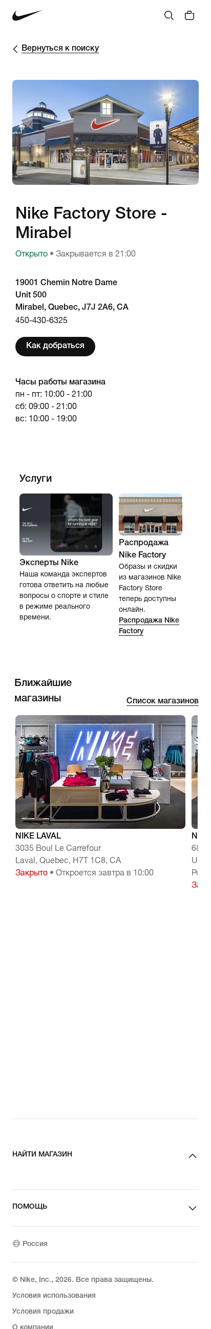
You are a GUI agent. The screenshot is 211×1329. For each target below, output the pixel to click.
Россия (35, 1244)
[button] (100, 801)
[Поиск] (169, 15)
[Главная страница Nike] (27, 16)
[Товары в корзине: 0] (189, 15)
